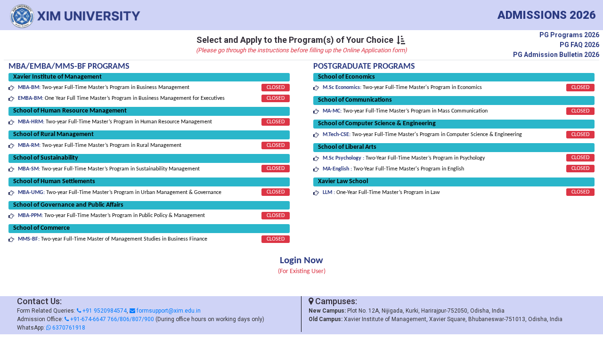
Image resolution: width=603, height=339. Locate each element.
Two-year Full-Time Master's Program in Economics (402, 87)
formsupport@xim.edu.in (168, 310)
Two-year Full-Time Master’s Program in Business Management (103, 87)
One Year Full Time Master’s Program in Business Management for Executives (121, 98)
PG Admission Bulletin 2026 (556, 54)
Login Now (301, 261)
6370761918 (68, 327)
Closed (276, 87)
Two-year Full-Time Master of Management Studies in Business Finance (112, 239)
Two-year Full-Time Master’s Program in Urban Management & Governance (119, 192)
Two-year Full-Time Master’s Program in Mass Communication (405, 111)
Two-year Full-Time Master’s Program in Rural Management (99, 145)
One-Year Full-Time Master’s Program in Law (381, 192)
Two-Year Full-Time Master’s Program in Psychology (404, 158)
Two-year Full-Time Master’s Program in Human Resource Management (115, 122)
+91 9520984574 (104, 310)
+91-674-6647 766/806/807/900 (111, 319)
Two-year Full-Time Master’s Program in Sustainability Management (109, 169)
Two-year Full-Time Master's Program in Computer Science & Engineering (422, 134)
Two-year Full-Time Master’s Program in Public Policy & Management (111, 215)
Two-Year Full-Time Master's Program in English (393, 169)
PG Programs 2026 (569, 35)
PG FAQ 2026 (579, 44)
